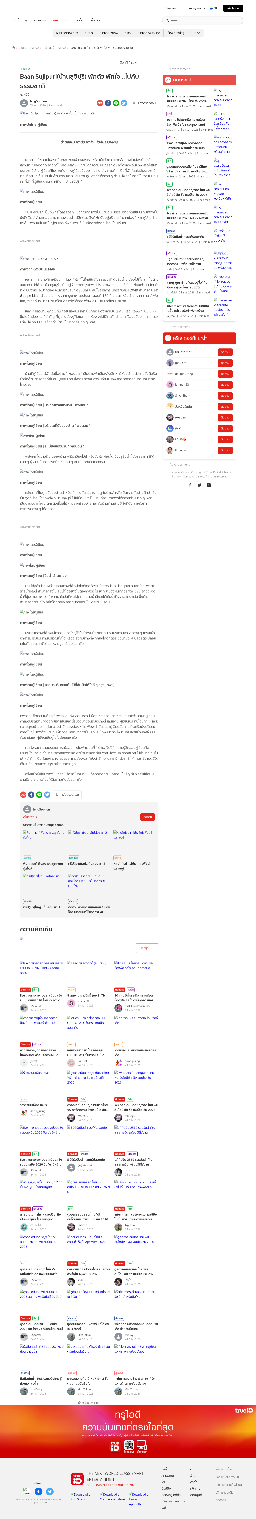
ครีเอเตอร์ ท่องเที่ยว (54, 48)
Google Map (29, 295)
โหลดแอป (171, 8)
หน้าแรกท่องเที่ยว (67, 33)
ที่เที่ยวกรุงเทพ (108, 33)
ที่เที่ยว (89, 33)
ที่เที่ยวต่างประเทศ (148, 33)
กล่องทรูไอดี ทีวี (196, 8)
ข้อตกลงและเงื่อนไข (178, 472)
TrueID (25, 8)
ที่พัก (128, 33)
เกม (66, 20)
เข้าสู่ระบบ (233, 8)
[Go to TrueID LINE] (209, 484)
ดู (26, 20)
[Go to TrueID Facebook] (190, 484)
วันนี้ (16, 20)
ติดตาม (147, 817)
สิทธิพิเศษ (39, 20)
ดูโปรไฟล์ (28, 817)
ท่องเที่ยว (33, 48)
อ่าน (55, 20)
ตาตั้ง (79, 20)
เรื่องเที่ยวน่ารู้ (175, 33)
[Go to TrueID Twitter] (199, 484)
